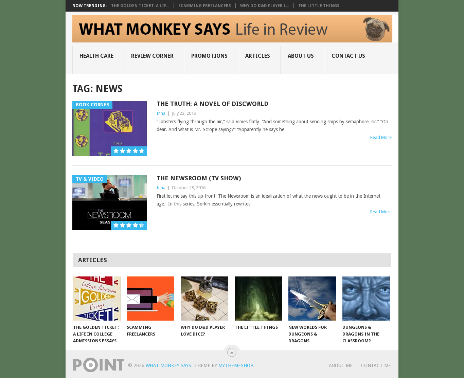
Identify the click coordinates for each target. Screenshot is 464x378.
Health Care (96, 56)
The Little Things (318, 5)
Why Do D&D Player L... (264, 5)
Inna (161, 113)
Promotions (209, 56)
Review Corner (152, 56)
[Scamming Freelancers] (150, 298)
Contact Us (348, 56)
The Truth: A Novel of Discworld (212, 103)
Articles (257, 56)
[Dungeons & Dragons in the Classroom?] (366, 298)
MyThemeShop (235, 365)
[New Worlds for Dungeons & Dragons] (312, 298)
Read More (381, 137)
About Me (341, 365)
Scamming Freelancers (204, 5)
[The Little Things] (258, 298)
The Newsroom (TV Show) (199, 178)
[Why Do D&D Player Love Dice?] (204, 298)
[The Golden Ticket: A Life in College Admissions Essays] (97, 298)
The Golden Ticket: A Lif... (140, 5)
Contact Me (376, 365)
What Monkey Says (168, 365)
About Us (301, 56)
